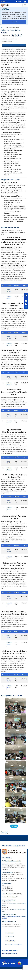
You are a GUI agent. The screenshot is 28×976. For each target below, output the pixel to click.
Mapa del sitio (13, 950)
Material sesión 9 (9, 644)
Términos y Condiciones (9, 953)
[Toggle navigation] (24, 5)
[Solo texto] (26, 298)
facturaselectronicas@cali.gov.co (14, 916)
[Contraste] (26, 295)
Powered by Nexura (22, 968)
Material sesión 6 (9, 509)
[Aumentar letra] (26, 303)
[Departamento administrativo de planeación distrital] (14, 5)
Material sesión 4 (9, 422)
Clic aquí (14, 22)
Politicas (5, 950)
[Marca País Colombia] (20, 963)
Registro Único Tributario (13, 861)
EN (24, 1)
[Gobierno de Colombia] (4, 1)
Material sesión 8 (9, 604)
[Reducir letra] (26, 301)
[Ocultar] (26, 306)
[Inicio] (1, 27)
